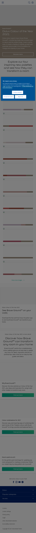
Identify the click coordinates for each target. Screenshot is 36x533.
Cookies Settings (17, 92)
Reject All (20, 96)
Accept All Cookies (8, 96)
